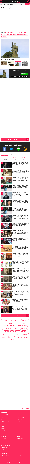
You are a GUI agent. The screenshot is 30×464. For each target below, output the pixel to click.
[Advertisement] (11, 19)
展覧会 (26, 334)
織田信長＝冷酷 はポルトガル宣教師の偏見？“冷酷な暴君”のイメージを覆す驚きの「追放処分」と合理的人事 (20, 270)
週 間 (15, 158)
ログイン (22, 4)
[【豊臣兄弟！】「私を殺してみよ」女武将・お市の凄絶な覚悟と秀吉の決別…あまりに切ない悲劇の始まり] (6, 233)
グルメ (3, 424)
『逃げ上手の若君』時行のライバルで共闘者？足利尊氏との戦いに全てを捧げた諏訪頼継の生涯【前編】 (20, 186)
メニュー (1, 1)
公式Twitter (11, 149)
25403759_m (6, 8)
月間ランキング (5, 450)
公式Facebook (4, 149)
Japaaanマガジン (20, 436)
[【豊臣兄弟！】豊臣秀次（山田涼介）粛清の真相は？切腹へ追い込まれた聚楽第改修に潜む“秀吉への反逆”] (6, 226)
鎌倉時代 (5, 337)
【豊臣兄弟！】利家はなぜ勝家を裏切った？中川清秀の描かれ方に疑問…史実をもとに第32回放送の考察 (20, 217)
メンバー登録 (27, 4)
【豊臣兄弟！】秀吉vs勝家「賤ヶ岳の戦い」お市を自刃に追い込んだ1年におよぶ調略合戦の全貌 (20, 164)
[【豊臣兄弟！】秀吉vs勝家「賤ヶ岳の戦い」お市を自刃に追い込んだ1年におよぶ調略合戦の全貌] (6, 165)
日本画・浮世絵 (20, 417)
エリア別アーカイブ (6, 445)
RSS (25, 149)
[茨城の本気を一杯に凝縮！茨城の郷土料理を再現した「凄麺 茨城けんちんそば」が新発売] (6, 302)
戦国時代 (12, 320)
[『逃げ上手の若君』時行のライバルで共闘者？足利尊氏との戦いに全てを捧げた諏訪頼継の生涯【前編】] (6, 188)
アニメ (4, 323)
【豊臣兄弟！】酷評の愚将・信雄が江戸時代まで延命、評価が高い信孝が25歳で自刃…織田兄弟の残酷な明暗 (20, 202)
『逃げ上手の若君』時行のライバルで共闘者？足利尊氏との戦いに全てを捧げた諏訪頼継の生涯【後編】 (20, 209)
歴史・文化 (19, 428)
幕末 (16, 326)
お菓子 (10, 326)
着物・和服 (19, 419)
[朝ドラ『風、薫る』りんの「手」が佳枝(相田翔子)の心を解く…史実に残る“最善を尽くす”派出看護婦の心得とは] (6, 294)
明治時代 (25, 328)
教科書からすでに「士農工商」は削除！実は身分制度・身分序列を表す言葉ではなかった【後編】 (15, 34)
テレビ (5, 328)
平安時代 (26, 320)
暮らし (3, 428)
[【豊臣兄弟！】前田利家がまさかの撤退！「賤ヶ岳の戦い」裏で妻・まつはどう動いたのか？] (6, 241)
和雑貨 (18, 421)
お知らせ (4, 438)
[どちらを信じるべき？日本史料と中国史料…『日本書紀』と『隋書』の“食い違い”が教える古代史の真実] (6, 309)
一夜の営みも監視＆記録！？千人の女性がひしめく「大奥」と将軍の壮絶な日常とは (20, 285)
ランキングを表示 (14, 315)
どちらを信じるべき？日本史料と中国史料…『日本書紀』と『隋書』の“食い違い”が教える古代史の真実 (20, 308)
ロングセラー (18, 323)
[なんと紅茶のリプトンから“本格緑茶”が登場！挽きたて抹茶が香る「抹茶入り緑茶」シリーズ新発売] (6, 264)
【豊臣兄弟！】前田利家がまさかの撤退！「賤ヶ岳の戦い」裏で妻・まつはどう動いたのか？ (20, 240)
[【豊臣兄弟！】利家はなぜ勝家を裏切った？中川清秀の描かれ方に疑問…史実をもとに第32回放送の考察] (6, 218)
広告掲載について (6, 441)
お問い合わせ (20, 441)
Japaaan (15, 1)
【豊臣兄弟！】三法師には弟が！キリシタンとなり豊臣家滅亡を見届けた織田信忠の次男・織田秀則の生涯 (20, 179)
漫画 (20, 326)
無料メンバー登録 (21, 443)
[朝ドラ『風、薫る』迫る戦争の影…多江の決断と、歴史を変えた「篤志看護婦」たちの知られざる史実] (6, 173)
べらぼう (12, 328)
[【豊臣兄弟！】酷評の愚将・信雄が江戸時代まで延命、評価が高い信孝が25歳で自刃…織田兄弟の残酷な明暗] (6, 203)
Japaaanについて (20, 438)
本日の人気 (4, 447)
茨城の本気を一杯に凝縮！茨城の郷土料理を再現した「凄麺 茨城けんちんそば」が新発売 (20, 300)
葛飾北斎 (26, 337)
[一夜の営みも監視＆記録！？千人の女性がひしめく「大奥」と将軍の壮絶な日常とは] (6, 287)
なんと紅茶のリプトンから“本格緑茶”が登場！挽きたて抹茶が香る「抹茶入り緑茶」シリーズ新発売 (20, 262)
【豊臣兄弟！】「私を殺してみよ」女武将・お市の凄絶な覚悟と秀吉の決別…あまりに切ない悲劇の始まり (20, 232)
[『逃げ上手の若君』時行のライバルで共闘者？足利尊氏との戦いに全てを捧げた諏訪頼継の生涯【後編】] (6, 211)
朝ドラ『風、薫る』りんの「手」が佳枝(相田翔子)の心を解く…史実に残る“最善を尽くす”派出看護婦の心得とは (20, 293)
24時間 (5, 158)
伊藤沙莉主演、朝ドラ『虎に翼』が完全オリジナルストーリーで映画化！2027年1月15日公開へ (20, 194)
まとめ (18, 415)
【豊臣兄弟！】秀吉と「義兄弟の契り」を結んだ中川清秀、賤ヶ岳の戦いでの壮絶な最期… (20, 255)
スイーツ (26, 323)
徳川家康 (7, 331)
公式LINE (18, 149)
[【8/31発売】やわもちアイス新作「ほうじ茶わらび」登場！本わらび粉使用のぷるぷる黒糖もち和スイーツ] (6, 249)
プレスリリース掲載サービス (15, 140)
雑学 (5, 326)
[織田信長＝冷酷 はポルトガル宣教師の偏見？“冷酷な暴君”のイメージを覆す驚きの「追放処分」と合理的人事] (6, 271)
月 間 (24, 158)
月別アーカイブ (20, 445)
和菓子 (18, 424)
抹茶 (13, 331)
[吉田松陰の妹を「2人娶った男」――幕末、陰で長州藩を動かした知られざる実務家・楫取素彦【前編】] (6, 279)
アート (3, 417)
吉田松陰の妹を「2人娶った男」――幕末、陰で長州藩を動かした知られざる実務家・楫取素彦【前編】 (20, 278)
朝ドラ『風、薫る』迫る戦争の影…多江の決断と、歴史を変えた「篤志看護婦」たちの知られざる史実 (20, 171)
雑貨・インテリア (6, 421)
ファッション (5, 419)
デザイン (18, 331)
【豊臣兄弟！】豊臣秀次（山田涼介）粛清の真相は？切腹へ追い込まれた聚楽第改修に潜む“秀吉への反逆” (20, 224)
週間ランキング (20, 447)
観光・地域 (4, 426)
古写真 (3, 430)
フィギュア (13, 334)
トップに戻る (26, 409)
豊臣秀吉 (20, 334)
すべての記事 (5, 415)
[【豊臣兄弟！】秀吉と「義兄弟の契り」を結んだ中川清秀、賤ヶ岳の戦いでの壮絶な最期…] (6, 256)
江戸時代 (5, 320)
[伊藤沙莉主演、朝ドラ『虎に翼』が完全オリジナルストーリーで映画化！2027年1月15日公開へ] (6, 195)
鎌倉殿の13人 (16, 340)
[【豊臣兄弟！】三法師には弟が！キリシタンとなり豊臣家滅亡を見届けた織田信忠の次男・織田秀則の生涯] (6, 180)
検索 (28, 1)
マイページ (4, 443)
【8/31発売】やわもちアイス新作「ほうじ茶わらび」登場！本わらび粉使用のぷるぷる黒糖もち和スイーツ (20, 247)
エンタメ (19, 426)
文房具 (24, 331)
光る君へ (19, 337)
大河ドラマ (18, 320)
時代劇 (25, 326)
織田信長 (18, 328)
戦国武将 (11, 323)
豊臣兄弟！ (5, 334)
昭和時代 (12, 337)
